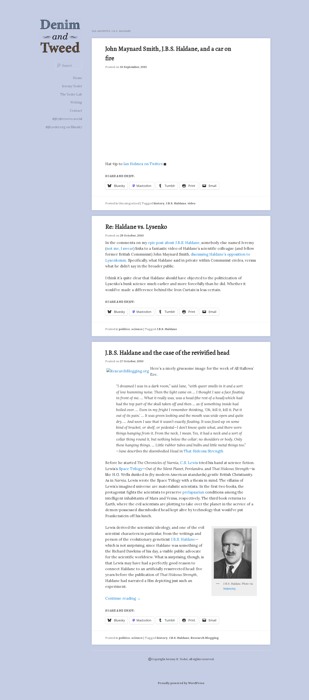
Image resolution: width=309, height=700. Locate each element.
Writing (76, 102)
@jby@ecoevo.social (67, 119)
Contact (76, 111)
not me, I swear (119, 248)
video (192, 203)
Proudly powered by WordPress (181, 683)
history (159, 203)
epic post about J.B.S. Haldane (174, 242)
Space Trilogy (130, 468)
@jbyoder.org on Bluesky (64, 127)
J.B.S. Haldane (176, 203)
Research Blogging (205, 638)
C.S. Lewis (189, 462)
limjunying (229, 588)
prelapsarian (193, 492)
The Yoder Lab (71, 94)
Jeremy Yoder (72, 86)
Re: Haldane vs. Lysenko (136, 226)
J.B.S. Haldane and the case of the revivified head (167, 352)
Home (77, 78)
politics (124, 329)
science (137, 329)
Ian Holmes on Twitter (142, 164)
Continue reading (122, 598)
